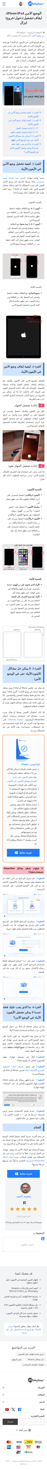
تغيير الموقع (16, 1359)
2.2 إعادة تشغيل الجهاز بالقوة (22, 132)
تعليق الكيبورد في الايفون (18, 781)
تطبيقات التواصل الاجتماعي (33, 1365)
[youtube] (7, 1409)
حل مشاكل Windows (36, 1359)
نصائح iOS (21, 32)
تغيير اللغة (23, 1430)
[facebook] (19, 1409)
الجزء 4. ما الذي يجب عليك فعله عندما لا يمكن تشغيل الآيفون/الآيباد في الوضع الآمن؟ (24, 148)
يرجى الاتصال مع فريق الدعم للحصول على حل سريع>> (23, 1329)
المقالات (40, 1395)
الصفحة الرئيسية (34, 32)
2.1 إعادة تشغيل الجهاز (25, 128)
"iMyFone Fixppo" (16, 719)
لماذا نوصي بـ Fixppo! (30, 764)
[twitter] (13, 1409)
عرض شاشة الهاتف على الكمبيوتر (31, 1354)
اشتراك (10, 1422)
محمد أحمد (36, 36)
